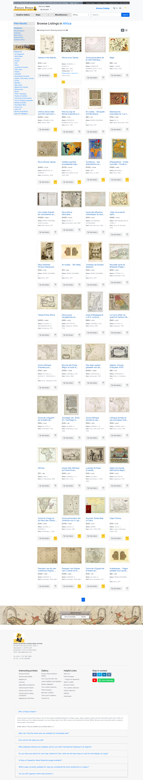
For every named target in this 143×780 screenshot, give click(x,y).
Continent (17, 33)
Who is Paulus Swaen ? (28, 712)
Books (17, 91)
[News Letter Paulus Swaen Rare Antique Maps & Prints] (71, 615)
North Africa (18, 35)
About (105, 3)
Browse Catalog (102, 8)
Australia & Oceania (21, 67)
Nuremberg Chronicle (22, 76)
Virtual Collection (69, 690)
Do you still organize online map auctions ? (36, 774)
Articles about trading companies (26, 694)
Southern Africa (19, 39)
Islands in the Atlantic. (47, 58)
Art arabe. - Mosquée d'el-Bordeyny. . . (95, 113)
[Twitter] (99, 674)
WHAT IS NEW (68, 682)
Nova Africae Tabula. (47, 162)
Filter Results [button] (20, 23)
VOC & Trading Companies (24, 100)
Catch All (18, 109)
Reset (21, 31)
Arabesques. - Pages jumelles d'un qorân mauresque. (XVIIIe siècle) (119, 571)
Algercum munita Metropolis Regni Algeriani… (117, 470)
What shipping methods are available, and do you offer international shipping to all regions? (55, 747)
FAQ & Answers (46, 690)
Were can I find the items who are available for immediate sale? (44, 733)
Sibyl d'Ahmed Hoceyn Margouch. (46, 266)
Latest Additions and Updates (51, 681)
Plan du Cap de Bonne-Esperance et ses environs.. (71, 114)
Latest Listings (90, 3)
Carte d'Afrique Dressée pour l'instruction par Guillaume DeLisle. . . (47, 368)
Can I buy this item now (49, 679)
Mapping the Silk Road (26, 698)
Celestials (18, 74)
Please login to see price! (70, 73)
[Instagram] (109, 674)
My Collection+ (124, 3)
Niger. (112, 58)
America (17, 58)
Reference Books (20, 102)
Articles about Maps (25, 676)
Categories (18, 28)
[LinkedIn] (104, 674)
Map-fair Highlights (21, 113)
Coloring (21, 682)
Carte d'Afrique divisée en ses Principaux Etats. (93, 420)
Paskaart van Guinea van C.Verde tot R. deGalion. (71, 570)
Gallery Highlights (47, 684)
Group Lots (18, 107)
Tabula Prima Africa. (46, 315)
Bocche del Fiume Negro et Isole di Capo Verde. (69, 367)
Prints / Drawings (20, 94)
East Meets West (20, 105)
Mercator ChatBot (47, 692)
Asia (16, 63)
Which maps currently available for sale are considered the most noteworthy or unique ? (54, 767)
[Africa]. (41, 468)
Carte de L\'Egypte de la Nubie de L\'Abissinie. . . (46, 420)
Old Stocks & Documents (23, 98)
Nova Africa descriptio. (67, 213)
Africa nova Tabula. (70, 58)
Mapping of (22, 679)
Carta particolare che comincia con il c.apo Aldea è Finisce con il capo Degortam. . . (71, 521)
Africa (16, 31)
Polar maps (18, 69)
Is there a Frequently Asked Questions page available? (40, 760)
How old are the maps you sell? (31, 740)
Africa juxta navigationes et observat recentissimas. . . (69, 318)
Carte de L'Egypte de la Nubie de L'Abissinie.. (95, 570)
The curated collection (49, 687)
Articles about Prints (25, 690)
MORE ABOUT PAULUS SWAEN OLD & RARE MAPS (34, 726)
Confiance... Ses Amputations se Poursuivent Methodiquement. (93, 165)
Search (125, 15)
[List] (126, 30)
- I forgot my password (71, 679)
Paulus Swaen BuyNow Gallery (49, 675)
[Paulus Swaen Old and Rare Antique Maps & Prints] (25, 8)
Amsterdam (68, 696)
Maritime (17, 83)
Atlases (17, 72)
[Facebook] (94, 674)
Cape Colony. (115, 518)
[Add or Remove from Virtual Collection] (55, 75)
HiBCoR (66, 693)
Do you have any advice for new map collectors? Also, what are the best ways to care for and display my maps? (63, 753)
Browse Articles (24, 674)
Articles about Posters (26, 688)
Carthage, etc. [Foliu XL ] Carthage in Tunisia (70, 420)
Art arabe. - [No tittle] (71, 265)
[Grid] (122, 30)
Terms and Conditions (48, 695)
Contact (99, 3)
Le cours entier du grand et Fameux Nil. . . (119, 317)
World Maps (19, 56)
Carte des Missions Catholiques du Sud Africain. (94, 214)
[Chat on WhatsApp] (106, 680)
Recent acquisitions (21, 111)
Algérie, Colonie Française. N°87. (117, 366)
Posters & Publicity (21, 96)
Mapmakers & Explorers (27, 685)
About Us (67, 674)
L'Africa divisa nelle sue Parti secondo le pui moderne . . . (47, 114)
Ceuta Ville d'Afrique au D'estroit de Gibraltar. (70, 470)
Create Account (113, 3)
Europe (17, 61)
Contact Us (45, 698)
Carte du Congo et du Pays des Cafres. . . (47, 520)
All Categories (19, 54)
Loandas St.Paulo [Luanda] (93, 469)
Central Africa (18, 37)
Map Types (18, 85)
